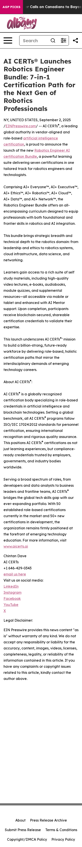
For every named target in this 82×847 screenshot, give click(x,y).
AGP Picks (11, 7)
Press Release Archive (48, 820)
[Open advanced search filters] (63, 40)
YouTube (10, 604)
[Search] (53, 40)
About (20, 820)
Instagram (12, 592)
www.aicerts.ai (15, 546)
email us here (14, 574)
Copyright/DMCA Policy (27, 839)
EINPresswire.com (20, 126)
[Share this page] (75, 40)
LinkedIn (11, 586)
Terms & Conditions (61, 830)
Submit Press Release (23, 830)
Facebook (12, 598)
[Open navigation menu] (7, 40)
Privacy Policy (63, 839)
